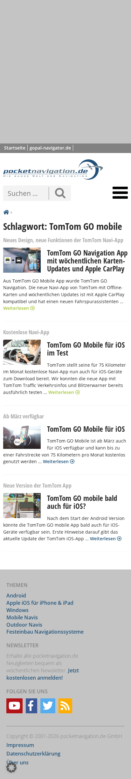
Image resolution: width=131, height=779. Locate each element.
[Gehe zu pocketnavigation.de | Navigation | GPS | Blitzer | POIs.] (6, 212)
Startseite (14, 148)
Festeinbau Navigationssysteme (45, 631)
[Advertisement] (65, 71)
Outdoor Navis (24, 624)
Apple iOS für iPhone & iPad (39, 602)
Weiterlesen (16, 308)
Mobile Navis (22, 617)
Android (16, 595)
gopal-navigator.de (50, 148)
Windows (17, 610)
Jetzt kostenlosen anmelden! (42, 674)
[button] (11, 767)
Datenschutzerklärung (33, 753)
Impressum (20, 745)
